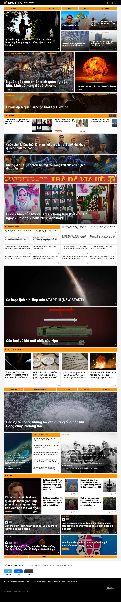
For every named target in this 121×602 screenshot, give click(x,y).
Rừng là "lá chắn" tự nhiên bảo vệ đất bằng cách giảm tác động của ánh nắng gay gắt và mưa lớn (83, 464)
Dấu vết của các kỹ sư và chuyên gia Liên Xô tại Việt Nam (77, 460)
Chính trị (45, 565)
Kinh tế (52, 565)
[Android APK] (111, 588)
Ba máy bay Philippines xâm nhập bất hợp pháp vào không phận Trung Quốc (16, 467)
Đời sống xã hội (61, 565)
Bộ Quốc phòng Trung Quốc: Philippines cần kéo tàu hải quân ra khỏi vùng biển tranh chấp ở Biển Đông (17, 462)
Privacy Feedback (72, 582)
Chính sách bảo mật (59, 582)
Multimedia (8, 516)
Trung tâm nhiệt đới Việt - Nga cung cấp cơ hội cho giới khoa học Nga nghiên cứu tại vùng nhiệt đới (84, 456)
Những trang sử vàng (71, 449)
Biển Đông (8, 453)
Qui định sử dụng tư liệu (17, 582)
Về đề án (6, 582)
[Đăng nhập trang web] (112, 2)
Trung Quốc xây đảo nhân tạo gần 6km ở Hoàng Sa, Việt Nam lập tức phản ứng (16, 456)
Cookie (50, 582)
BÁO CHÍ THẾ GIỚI (41, 435)
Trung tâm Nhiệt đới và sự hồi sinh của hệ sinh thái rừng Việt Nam (80, 468)
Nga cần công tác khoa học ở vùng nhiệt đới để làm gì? (77, 452)
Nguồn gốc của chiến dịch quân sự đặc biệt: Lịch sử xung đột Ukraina (31, 53)
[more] (58, 49)
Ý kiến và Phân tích (13, 349)
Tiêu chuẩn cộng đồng (40, 582)
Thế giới (37, 565)
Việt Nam (30, 565)
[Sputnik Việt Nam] (13, 5)
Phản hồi (29, 582)
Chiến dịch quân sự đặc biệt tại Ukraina (16, 12)
